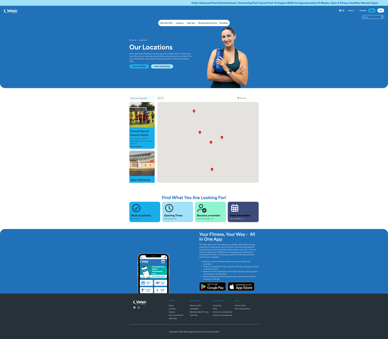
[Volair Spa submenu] (195, 23)
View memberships (162, 66)
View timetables (139, 66)
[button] (247, 98)
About (171, 305)
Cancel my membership (222, 315)
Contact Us (217, 305)
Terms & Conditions (242, 309)
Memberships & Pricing (199, 312)
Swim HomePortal (176, 315)
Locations (172, 309)
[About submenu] (354, 10)
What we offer (195, 305)
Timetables (194, 309)
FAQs (215, 309)
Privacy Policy (240, 305)
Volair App (173, 318)
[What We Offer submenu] (173, 23)
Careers (172, 312)
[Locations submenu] (184, 23)
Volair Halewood (140, 179)
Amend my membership (222, 312)
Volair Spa (194, 315)
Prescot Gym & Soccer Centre (139, 132)
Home (133, 40)
